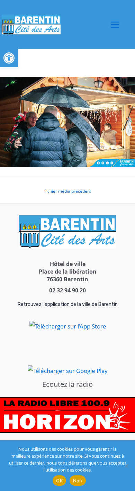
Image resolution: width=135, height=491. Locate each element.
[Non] (126, 465)
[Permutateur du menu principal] (115, 24)
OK (59, 480)
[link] (9, 58)
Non (77, 480)
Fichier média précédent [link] (67, 191)
